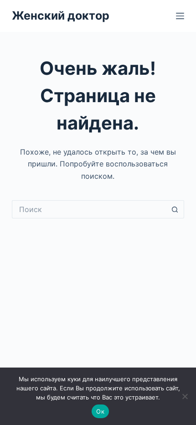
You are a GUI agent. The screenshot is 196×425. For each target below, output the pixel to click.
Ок (100, 411)
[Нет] (184, 396)
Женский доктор (60, 15)
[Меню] (180, 16)
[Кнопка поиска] (175, 209)
